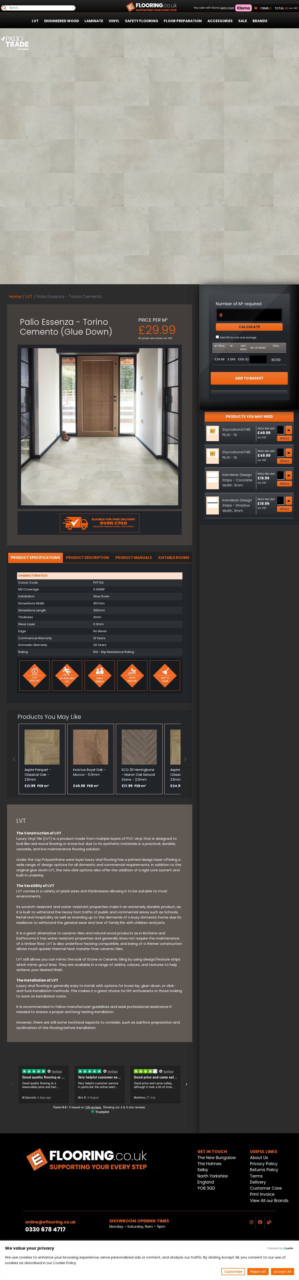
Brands (260, 20)
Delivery (258, 1182)
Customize (233, 1271)
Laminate (94, 20)
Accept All (282, 1271)
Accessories (220, 20)
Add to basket (249, 378)
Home (15, 296)
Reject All (258, 1271)
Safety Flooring (141, 20)
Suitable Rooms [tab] (173, 557)
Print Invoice (262, 1194)
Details (284, 438)
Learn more (227, 8)
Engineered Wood (61, 20)
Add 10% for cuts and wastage (238, 337)
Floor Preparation (183, 20)
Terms (256, 1176)
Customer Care (266, 1188)
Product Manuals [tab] (133, 557)
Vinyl (114, 20)
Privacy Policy (264, 1164)
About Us (259, 1157)
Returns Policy (264, 1170)
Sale (242, 20)
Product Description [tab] (87, 557)
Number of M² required (239, 304)
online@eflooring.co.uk (50, 1222)
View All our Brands (269, 1200)
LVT (35, 20)
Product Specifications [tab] (35, 557)
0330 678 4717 (45, 1229)
